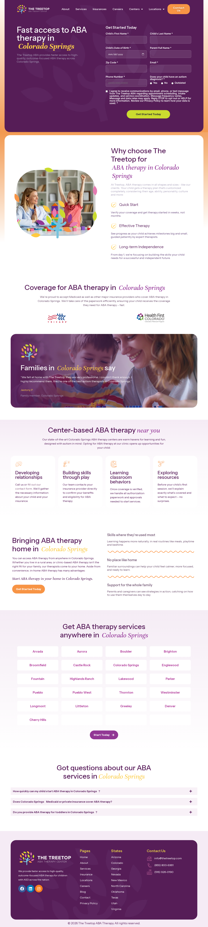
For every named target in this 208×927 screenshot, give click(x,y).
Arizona (116, 857)
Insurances (99, 9)
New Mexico (119, 880)
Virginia (116, 909)
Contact (85, 897)
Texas (114, 897)
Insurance (86, 874)
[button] (14, 318)
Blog (83, 891)
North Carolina (120, 886)
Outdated (180, 83)
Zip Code (112, 62)
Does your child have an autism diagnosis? (168, 77)
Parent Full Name (160, 48)
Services (81, 9)
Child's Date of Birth (118, 48)
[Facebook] (22, 888)
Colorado (117, 863)
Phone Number (115, 76)
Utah (114, 903)
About (65, 9)
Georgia (116, 868)
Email (154, 62)
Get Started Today (148, 114)
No (166, 83)
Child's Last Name (161, 33)
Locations (155, 9)
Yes (155, 83)
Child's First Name (117, 33)
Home (84, 857)
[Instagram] (39, 888)
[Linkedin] (30, 888)
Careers (118, 9)
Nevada (116, 874)
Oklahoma (117, 891)
